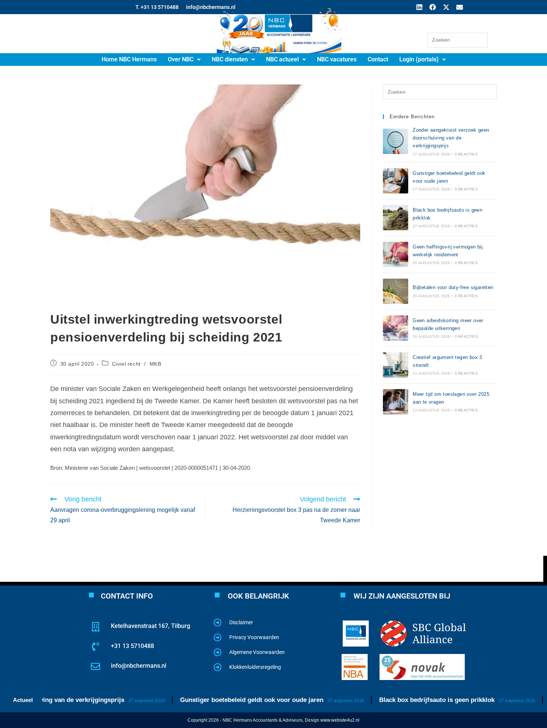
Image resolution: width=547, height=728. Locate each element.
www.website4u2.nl (339, 720)
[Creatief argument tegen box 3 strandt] (395, 365)
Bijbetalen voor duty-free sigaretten (453, 287)
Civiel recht (126, 364)
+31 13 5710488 (132, 646)
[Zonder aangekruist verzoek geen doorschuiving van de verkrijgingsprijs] (395, 141)
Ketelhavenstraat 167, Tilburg (150, 625)
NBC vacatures (336, 59)
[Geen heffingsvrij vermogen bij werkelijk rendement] (395, 254)
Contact (378, 59)
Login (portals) (419, 59)
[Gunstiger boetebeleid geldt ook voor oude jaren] (395, 180)
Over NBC (180, 59)
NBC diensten (230, 59)
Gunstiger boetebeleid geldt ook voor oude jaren (237, 699)
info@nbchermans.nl (138, 665)
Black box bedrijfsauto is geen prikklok (422, 699)
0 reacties (466, 154)
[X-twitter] (446, 7)
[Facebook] (432, 7)
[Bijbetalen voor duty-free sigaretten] (395, 291)
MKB (155, 364)
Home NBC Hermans (129, 59)
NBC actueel (282, 59)
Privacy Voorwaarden (254, 637)
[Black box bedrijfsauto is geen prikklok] (395, 217)
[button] (184, 59)
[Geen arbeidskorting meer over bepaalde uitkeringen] (395, 328)
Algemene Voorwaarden (257, 652)
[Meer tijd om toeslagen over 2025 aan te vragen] (395, 401)
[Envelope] (459, 7)
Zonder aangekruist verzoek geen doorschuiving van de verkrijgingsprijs (451, 137)
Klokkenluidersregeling (255, 667)
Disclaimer (241, 622)
